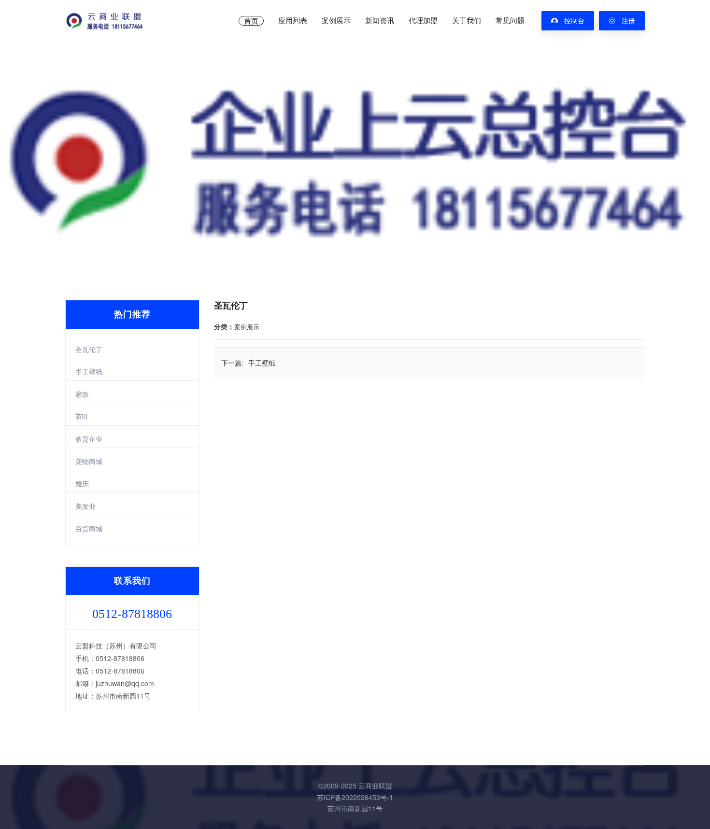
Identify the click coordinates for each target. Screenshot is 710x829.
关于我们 (466, 21)
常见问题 (510, 21)
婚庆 (82, 483)
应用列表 (292, 21)
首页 (251, 21)
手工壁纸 (88, 371)
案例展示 (336, 21)
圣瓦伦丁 (88, 349)
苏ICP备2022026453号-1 (355, 797)
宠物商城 (88, 461)
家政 (82, 394)
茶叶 (82, 416)
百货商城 (88, 528)
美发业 (85, 506)
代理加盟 (423, 21)
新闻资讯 (379, 21)
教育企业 (88, 439)
